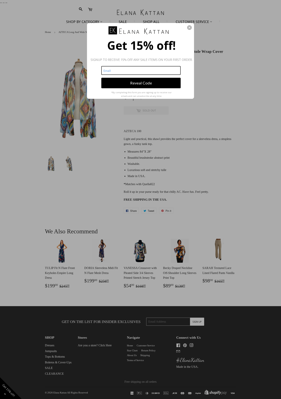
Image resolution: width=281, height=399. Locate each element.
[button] (189, 27)
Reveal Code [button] (141, 83)
